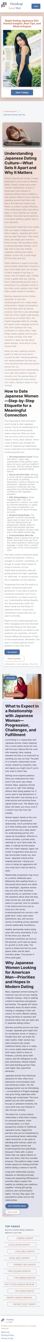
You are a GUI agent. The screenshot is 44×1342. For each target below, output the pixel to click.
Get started (12, 652)
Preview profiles (14, 659)
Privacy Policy (7, 1335)
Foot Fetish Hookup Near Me (19, 1284)
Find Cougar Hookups (19, 1271)
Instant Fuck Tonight (24, 1304)
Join (36, 6)
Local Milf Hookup (25, 1251)
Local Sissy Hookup (19, 1258)
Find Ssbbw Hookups (24, 1278)
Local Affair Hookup (19, 1245)
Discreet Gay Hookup (25, 1264)
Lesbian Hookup (24, 1238)
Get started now (17, 1206)
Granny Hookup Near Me (19, 1298)
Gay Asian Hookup (24, 1291)
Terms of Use (7, 1338)
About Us (5, 1332)
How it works (13, 1212)
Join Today (22, 92)
